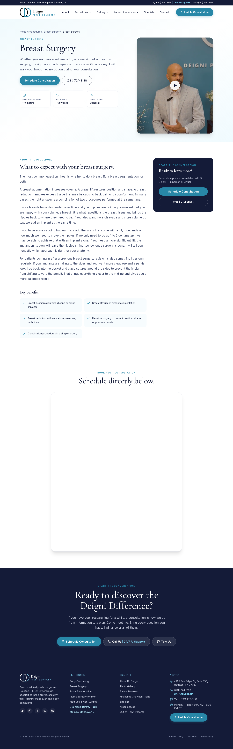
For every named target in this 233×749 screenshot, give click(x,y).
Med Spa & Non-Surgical (84, 701)
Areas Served (127, 706)
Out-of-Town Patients (132, 711)
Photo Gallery (127, 686)
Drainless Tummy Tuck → (85, 706)
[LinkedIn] (52, 711)
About (65, 12)
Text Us (166, 641)
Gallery (101, 12)
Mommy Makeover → (82, 711)
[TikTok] (22, 711)
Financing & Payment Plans (135, 696)
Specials (149, 12)
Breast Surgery (52, 31)
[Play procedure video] (175, 86)
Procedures (81, 12)
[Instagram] (30, 711)
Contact (164, 12)
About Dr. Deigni (129, 681)
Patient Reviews (129, 691)
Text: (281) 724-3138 (203, 2)
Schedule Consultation (195, 12)
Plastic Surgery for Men (83, 696)
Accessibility (207, 736)
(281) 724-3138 (77, 80)
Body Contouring (79, 681)
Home (23, 31)
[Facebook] (37, 711)
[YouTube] (45, 711)
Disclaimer (192, 736)
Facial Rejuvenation (81, 691)
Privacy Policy (176, 736)
